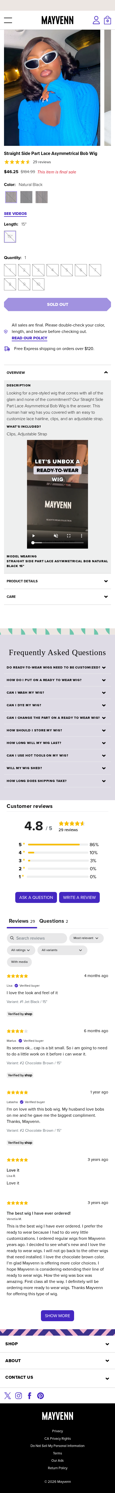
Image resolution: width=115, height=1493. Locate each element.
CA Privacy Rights (57, 1438)
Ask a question (36, 897)
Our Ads (57, 1460)
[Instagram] (18, 1395)
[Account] (96, 20)
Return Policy (57, 1468)
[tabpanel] (57, 1130)
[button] (7, 20)
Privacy (57, 1431)
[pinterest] (40, 1395)
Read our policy (29, 338)
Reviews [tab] (22, 921)
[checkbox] (19, 962)
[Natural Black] (11, 197)
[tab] (53, 921)
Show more (57, 1316)
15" (10, 236)
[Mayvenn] (58, 20)
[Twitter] (7, 1395)
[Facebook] (29, 1395)
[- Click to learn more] (57, 1)
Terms (57, 1453)
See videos (15, 213)
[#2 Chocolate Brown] (42, 197)
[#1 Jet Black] (26, 197)
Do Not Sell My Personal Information (57, 1445)
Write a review (79, 897)
